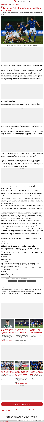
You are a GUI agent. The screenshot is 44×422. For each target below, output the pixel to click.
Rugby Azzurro (8, 4)
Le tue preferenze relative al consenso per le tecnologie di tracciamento (30, 420)
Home (2, 4)
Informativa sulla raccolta (4, 421)
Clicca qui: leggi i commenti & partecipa (22, 404)
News (4, 4)
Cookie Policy (31, 409)
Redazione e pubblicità (6, 410)
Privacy (16, 409)
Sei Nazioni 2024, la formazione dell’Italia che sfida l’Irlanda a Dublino (16, 82)
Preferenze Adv (31, 411)
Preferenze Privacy (18, 411)
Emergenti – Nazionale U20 (15, 4)
